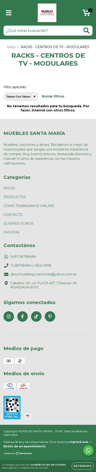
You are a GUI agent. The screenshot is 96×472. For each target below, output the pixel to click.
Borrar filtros (53, 96)
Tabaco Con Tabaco (18, 96)
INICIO (9, 188)
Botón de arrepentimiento (24, 446)
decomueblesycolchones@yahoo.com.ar (43, 274)
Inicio (11, 47)
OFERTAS (11, 232)
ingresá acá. (79, 442)
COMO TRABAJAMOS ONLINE (28, 206)
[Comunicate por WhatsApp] (88, 450)
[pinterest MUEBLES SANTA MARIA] (50, 316)
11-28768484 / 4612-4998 (30, 265)
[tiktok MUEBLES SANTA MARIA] (36, 316)
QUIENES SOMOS (18, 223)
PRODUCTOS (14, 197)
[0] (86, 14)
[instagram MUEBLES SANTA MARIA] (8, 316)
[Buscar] (86, 30)
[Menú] (8, 13)
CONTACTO (13, 215)
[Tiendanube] (18, 453)
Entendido (83, 466)
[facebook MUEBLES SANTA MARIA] (22, 316)
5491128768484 (23, 256)
